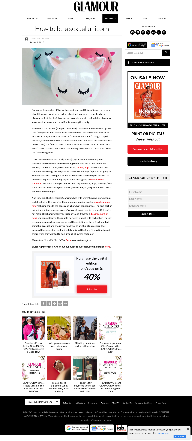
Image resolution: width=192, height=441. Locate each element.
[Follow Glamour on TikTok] (158, 32)
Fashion (30, 18)
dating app (83, 167)
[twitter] (48, 304)
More (160, 18)
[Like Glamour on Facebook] (137, 32)
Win (145, 18)
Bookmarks (92, 403)
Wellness (109, 18)
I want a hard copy (147, 161)
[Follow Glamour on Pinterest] (164, 32)
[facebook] (43, 304)
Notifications (80, 403)
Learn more (163, 433)
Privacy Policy (161, 403)
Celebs (70, 18)
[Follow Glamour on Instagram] (143, 32)
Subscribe (92, 289)
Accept (179, 436)
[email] (65, 304)
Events (129, 18)
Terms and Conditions (143, 403)
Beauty (50, 18)
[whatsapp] (60, 304)
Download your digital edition (147, 149)
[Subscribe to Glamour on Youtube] (153, 32)
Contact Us (127, 403)
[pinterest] (54, 304)
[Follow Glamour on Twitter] (148, 32)
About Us (115, 403)
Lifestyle (88, 18)
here (68, 240)
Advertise (104, 403)
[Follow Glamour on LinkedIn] (132, 32)
